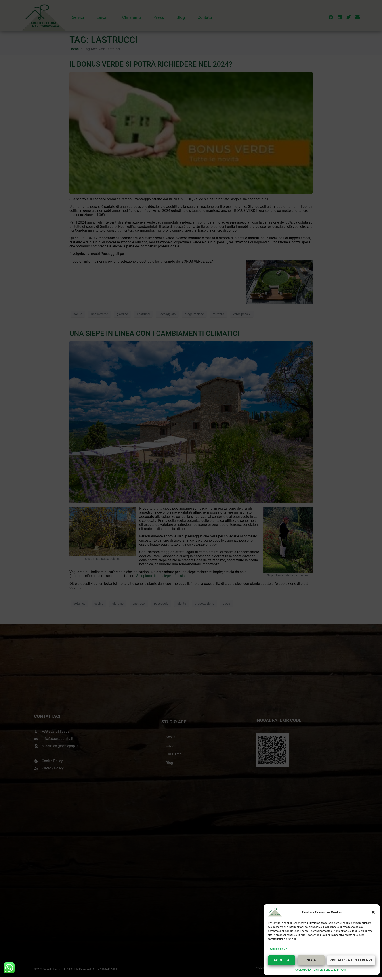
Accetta (282, 960)
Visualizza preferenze (351, 960)
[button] (373, 912)
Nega (311, 960)
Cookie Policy (303, 969)
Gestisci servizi (279, 948)
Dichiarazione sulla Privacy (330, 969)
